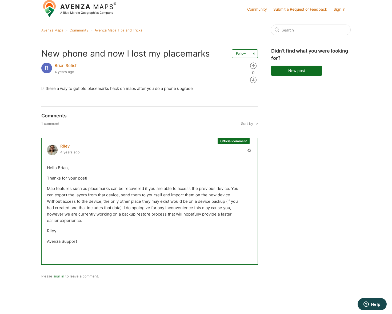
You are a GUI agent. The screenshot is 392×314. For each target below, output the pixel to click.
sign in (58, 276)
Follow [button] (241, 53)
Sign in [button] (339, 9)
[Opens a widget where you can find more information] (372, 304)
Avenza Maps (52, 30)
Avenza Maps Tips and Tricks (118, 30)
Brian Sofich (66, 65)
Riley (65, 146)
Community (257, 9)
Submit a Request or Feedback (300, 9)
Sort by (247, 123)
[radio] (253, 65)
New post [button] (296, 70)
